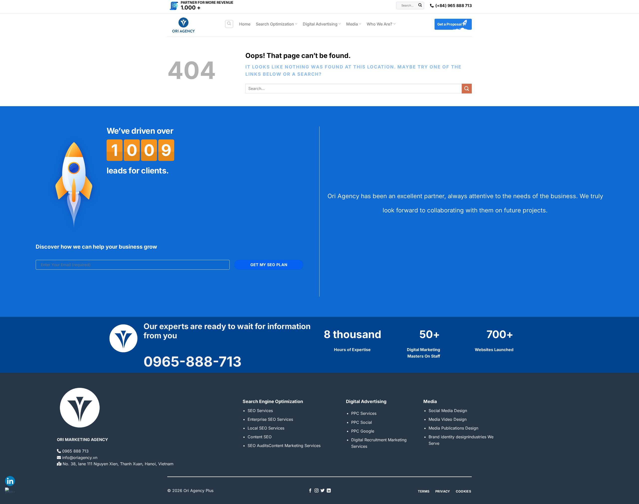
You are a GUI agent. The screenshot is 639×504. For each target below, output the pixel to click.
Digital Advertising (320, 23)
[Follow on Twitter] (322, 491)
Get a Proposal (449, 24)
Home (244, 23)
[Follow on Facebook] (310, 491)
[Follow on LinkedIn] (329, 491)
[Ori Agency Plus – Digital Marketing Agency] (192, 25)
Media (352, 23)
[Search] (229, 24)
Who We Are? (379, 23)
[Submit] (420, 5)
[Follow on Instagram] (317, 491)
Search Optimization (275, 23)
